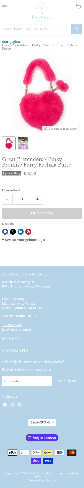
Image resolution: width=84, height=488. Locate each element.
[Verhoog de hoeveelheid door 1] (37, 199)
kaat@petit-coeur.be (16, 329)
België (40, 422)
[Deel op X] (13, 232)
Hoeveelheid (11, 190)
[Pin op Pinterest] (28, 232)
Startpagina (11, 41)
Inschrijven (66, 381)
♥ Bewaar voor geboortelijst (23, 240)
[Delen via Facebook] (5, 232)
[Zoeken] (76, 29)
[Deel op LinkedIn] (21, 232)
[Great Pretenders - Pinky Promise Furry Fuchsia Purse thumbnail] (8, 143)
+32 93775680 (12, 325)
